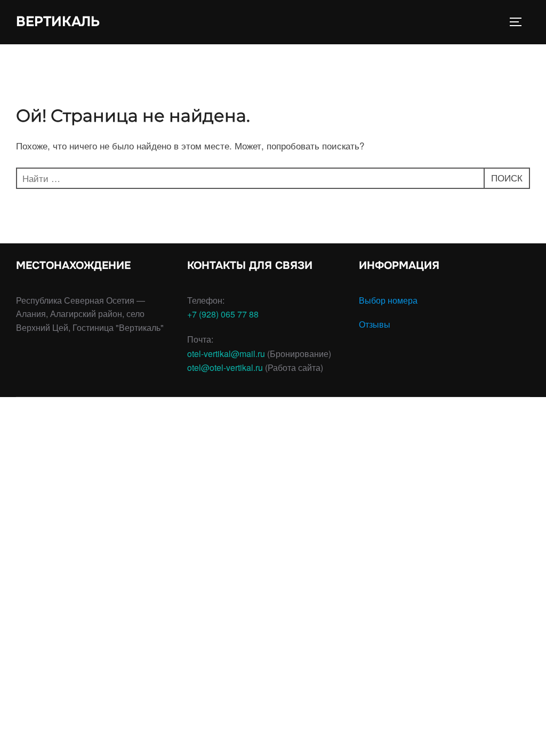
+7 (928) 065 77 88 (223, 314)
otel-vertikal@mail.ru (226, 353)
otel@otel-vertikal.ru (225, 367)
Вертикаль (58, 21)
